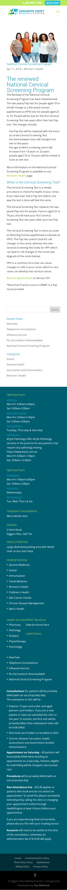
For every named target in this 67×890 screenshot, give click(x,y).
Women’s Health (16, 175)
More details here (17, 516)
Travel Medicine (18, 581)
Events (10, 359)
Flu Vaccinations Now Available (25, 340)
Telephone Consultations (21, 329)
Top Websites (42, 885)
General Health (15, 364)
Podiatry (14, 636)
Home (18, 858)
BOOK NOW (52, 2)
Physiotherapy (17, 641)
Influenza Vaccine (17, 335)
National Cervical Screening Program (28, 345)
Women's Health (33, 69)
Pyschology (15, 646)
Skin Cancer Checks (20, 597)
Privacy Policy (40, 866)
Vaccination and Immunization (24, 370)
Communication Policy (37, 858)
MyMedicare (43, 862)
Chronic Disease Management (26, 603)
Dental (13, 570)
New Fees (12, 323)
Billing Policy (22, 866)
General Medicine (19, 565)
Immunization (17, 575)
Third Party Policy (23, 862)
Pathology (15, 630)
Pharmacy (15, 624)
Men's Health (16, 609)
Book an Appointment (19, 278)
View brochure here (37, 624)
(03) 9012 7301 (33, 2)
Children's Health (19, 592)
